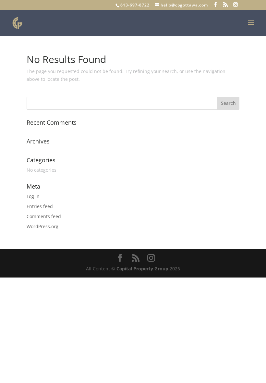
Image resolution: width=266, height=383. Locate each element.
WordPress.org (42, 226)
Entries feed (40, 206)
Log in (33, 196)
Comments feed (44, 216)
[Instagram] (235, 4)
